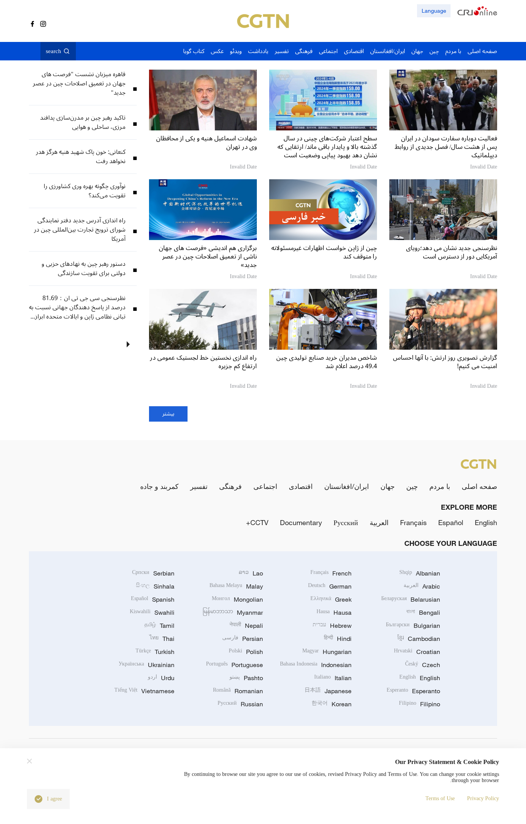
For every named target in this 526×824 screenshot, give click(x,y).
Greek (331, 599)
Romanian (238, 691)
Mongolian (237, 599)
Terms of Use (440, 798)
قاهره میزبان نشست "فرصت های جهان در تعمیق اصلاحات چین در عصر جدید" (79, 83)
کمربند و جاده (159, 486)
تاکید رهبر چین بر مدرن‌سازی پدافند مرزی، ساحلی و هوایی (83, 122)
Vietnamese (144, 691)
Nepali (246, 625)
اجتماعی (265, 486)
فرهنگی (230, 486)
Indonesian (316, 665)
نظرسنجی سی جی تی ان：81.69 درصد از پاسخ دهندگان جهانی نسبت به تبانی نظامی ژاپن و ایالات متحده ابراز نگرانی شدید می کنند (77, 307)
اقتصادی (301, 486)
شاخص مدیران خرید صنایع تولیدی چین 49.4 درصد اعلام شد (326, 362)
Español (450, 522)
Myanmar (233, 612)
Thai (161, 638)
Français (413, 522)
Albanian (419, 573)
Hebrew (332, 625)
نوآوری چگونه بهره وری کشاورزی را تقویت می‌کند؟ (85, 191)
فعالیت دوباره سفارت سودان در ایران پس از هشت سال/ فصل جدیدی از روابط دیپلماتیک (446, 147)
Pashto (246, 678)
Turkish (155, 652)
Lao (251, 573)
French (331, 573)
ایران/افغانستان (346, 486)
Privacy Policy (483, 798)
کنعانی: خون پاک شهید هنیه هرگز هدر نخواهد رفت (81, 156)
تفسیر (199, 486)
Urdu (161, 678)
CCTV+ (257, 522)
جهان (387, 486)
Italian (333, 678)
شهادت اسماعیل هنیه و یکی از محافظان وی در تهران (206, 142)
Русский (345, 522)
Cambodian (418, 638)
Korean (332, 704)
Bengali (423, 612)
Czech (422, 665)
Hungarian (327, 652)
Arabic (422, 586)
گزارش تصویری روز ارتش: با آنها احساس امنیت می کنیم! (445, 362)
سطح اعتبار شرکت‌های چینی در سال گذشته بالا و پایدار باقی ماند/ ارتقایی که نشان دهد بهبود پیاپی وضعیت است (327, 147)
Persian (242, 638)
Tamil (159, 625)
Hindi (338, 638)
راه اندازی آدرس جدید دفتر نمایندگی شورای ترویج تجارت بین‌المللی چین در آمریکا (80, 230)
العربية (379, 522)
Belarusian (410, 599)
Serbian (153, 573)
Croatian (417, 652)
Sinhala (155, 586)
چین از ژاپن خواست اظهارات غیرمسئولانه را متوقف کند (324, 252)
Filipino (419, 704)
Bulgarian (413, 625)
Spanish (152, 599)
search (53, 51)
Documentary (301, 522)
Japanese (328, 691)
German (330, 586)
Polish (246, 652)
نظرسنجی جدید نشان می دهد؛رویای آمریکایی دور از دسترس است (451, 252)
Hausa (334, 612)
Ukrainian (146, 665)
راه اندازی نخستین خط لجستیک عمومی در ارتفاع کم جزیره (203, 362)
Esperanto (413, 691)
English (486, 522)
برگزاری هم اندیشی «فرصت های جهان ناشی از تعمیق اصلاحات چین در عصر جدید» (208, 256)
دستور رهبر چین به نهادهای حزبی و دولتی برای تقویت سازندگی (84, 268)
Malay (236, 586)
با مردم (439, 486)
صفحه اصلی (479, 486)
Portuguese (234, 665)
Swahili (152, 612)
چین (412, 486)
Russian (240, 704)
